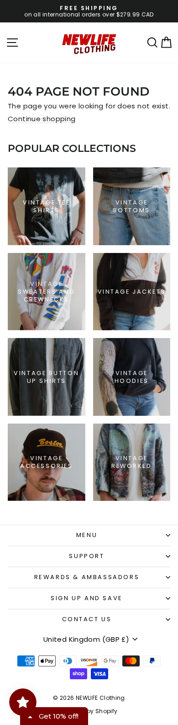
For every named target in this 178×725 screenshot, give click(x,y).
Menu (86, 535)
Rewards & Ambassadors (87, 577)
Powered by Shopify (89, 711)
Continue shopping (41, 119)
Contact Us (87, 619)
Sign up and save (87, 598)
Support (86, 556)
